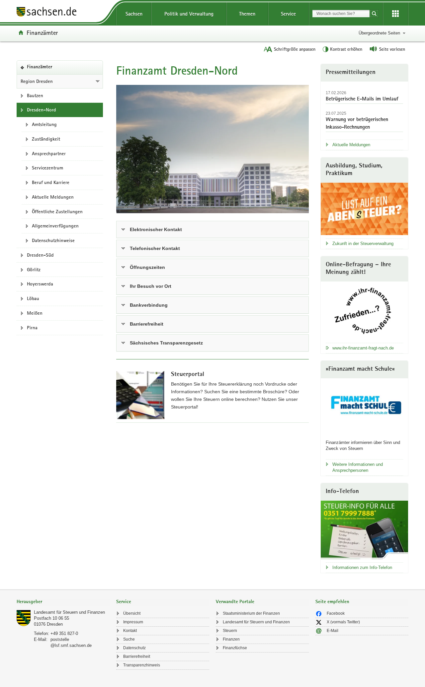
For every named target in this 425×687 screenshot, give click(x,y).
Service (288, 14)
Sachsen (134, 14)
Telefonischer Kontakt (155, 248)
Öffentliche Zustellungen (57, 212)
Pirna (32, 328)
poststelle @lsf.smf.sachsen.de (71, 642)
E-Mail (332, 630)
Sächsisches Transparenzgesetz (166, 342)
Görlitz (34, 270)
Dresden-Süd (40, 255)
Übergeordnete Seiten (379, 33)
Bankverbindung (149, 305)
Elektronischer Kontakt (156, 229)
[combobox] (341, 14)
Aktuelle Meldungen (53, 197)
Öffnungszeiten (147, 267)
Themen (247, 14)
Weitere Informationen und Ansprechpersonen (357, 467)
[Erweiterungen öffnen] (395, 14)
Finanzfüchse (235, 648)
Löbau (33, 298)
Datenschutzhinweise (53, 240)
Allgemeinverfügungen (55, 226)
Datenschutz (134, 648)
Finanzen (231, 639)
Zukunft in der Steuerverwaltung (362, 243)
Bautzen (35, 95)
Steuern (230, 630)
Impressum (133, 622)
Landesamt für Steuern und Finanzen (69, 612)
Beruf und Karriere (50, 182)
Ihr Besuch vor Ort (150, 286)
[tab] (63, 602)
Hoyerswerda (40, 284)
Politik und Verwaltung (188, 14)
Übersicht (131, 613)
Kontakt (130, 630)
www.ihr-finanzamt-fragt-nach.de (363, 347)
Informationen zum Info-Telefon (362, 567)
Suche (129, 639)
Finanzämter (42, 32)
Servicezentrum (47, 168)
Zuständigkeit (46, 139)
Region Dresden (37, 81)
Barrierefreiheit (146, 324)
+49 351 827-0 (64, 633)
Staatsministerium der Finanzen (251, 613)
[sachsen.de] (63, 13)
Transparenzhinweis (141, 665)
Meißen (34, 313)
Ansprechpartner (49, 153)
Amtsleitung (44, 124)
